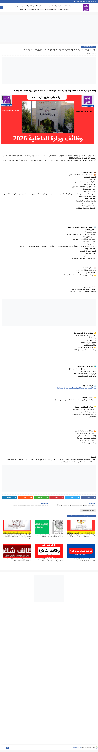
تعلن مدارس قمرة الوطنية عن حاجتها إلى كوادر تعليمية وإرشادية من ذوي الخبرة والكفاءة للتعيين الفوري (17, 536)
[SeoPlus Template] (96, 747)
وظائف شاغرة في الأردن (64, 6)
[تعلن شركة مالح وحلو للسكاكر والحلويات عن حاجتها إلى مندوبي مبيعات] (81, 551)
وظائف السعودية (52, 6)
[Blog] (1, 748)
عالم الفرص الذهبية (51, 9)
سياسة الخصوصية (91, 1)
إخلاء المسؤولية (31, 9)
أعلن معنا (76, 1)
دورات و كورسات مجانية (64, 9)
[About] (4, 748)
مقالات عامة (40, 9)
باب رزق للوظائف (77, 747)
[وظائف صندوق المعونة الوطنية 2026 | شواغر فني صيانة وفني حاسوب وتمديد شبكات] (17, 551)
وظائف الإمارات (34, 6)
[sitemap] (7, 748)
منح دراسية (17, 6)
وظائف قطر (43, 6)
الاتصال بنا (82, 1)
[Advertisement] (49, 28)
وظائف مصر (25, 6)
